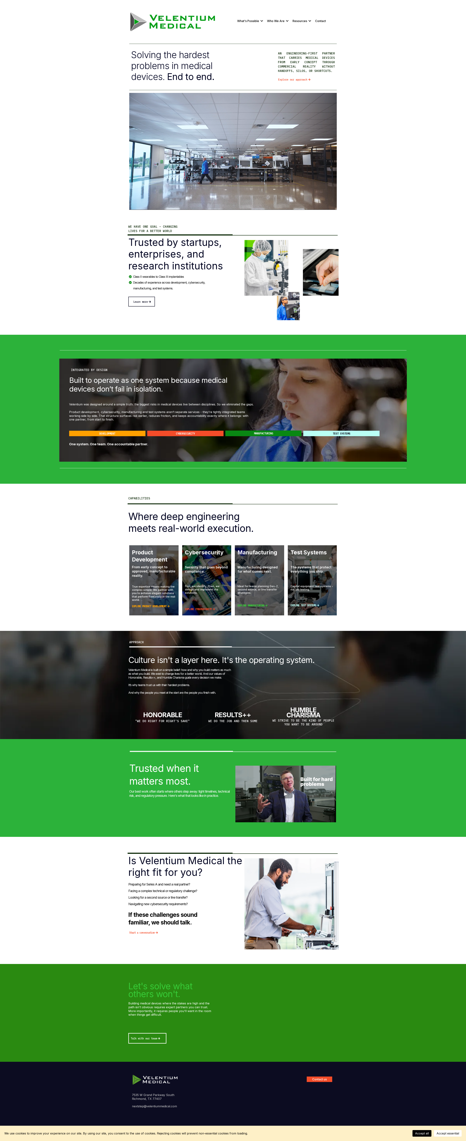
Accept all (422, 1133)
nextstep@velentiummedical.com (154, 1106)
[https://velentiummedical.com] (155, 1079)
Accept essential (448, 1133)
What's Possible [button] (248, 21)
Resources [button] (300, 21)
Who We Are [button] (276, 21)
